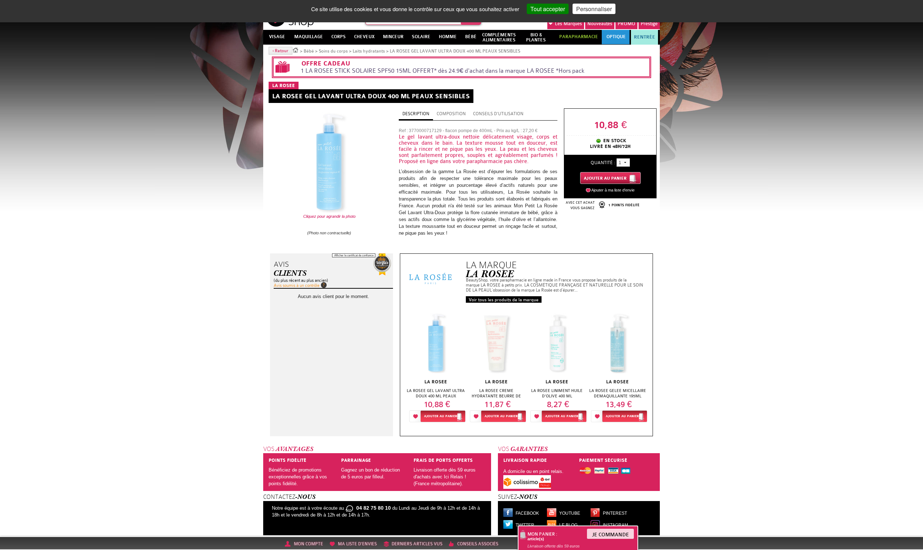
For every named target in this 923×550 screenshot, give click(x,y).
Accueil (295, 50)
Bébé (309, 51)
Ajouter (440, 416)
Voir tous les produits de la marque (504, 299)
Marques (568, 23)
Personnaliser (594, 9)
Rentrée (644, 37)
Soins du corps (333, 51)
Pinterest (615, 513)
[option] (436, 366)
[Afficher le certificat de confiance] (382, 264)
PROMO (626, 23)
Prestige (649, 23)
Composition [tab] (451, 113)
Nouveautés (599, 23)
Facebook (527, 513)
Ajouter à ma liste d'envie (613, 190)
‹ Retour (280, 50)
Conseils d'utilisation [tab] (498, 113)
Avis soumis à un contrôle (296, 285)
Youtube (569, 513)
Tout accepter (547, 9)
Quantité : (603, 162)
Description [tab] (415, 113)
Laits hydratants (369, 51)
